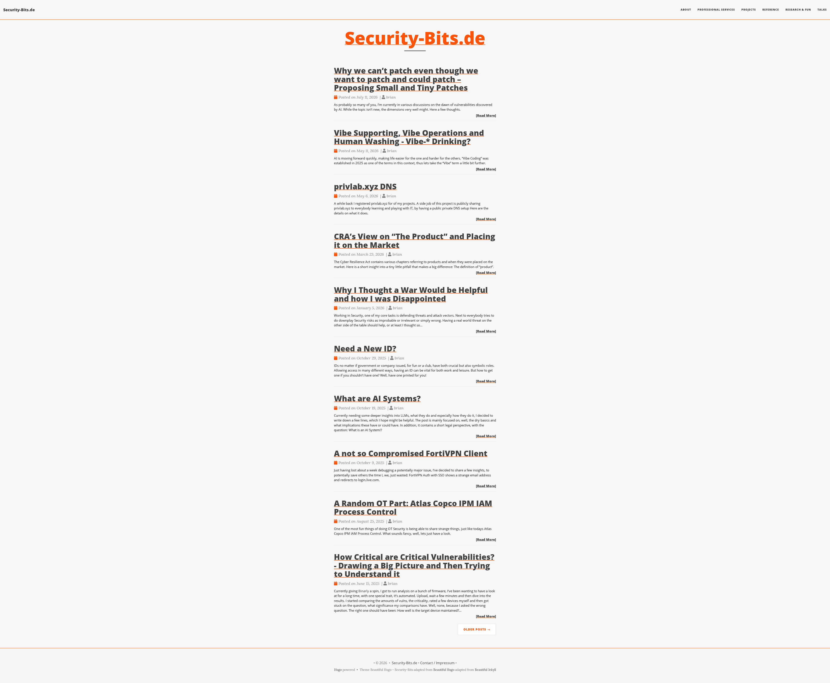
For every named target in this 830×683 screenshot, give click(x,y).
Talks (822, 9)
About (686, 9)
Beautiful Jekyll (485, 670)
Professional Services (716, 9)
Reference (770, 9)
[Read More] (486, 115)
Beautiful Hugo (443, 670)
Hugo (338, 670)
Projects (748, 9)
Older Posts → (476, 629)
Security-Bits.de (19, 9)
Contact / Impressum (437, 663)
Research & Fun (798, 9)
